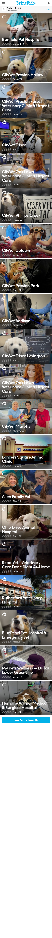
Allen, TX (17, 501)
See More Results (26, 720)
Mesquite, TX (19, 641)
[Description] (4, 17)
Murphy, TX (18, 431)
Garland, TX (18, 44)
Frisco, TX (17, 149)
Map (48, 9)
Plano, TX (17, 290)
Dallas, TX (17, 79)
